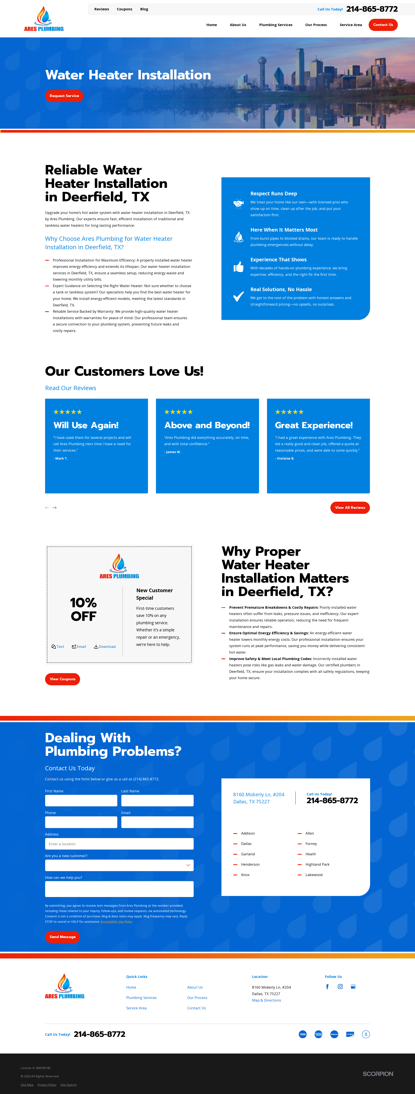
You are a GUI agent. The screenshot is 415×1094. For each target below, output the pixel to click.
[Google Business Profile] (353, 986)
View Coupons (63, 679)
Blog (144, 8)
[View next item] (54, 508)
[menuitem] (27, 1085)
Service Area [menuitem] (351, 24)
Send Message (63, 937)
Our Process (197, 997)
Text (60, 646)
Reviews (101, 8)
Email (81, 646)
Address (52, 834)
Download (107, 646)
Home (131, 987)
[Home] (44, 18)
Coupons (124, 8)
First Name (54, 791)
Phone (50, 812)
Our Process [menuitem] (316, 24)
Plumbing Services (141, 997)
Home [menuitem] (211, 24)
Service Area (136, 1007)
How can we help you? (63, 877)
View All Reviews (350, 507)
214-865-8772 (372, 9)
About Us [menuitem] (238, 24)
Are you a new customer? (66, 856)
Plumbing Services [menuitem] (275, 24)
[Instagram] (340, 986)
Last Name (130, 791)
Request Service (64, 95)
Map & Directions (266, 1000)
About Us (195, 987)
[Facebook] (327, 986)
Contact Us (383, 24)
